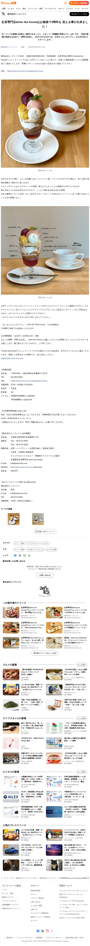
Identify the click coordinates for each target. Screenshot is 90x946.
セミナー (34, 921)
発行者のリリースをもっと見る (45, 653)
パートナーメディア (9, 901)
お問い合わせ (45, 575)
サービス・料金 (7, 893)
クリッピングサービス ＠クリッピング (73, 891)
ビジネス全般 (51, 549)
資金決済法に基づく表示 (75, 938)
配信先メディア (7, 897)
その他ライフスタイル (35, 549)
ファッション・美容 (35, 8)
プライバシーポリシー (54, 938)
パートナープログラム (24, 938)
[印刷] (29, 555)
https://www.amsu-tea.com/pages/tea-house (25, 71)
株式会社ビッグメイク (9, 47)
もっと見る (81, 665)
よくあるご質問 (36, 906)
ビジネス (69, 8)
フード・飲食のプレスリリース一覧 (23, 878)
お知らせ (34, 909)
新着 (4, 8)
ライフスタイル (50, 8)
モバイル (85, 8)
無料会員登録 (35, 891)
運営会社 (9, 938)
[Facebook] (15, 555)
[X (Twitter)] (20, 555)
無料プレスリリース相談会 (40, 917)
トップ (3, 878)
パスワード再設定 (37, 898)
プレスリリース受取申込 (40, 913)
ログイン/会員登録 (80, 3)
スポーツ (61, 8)
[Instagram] (47, 931)
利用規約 (39, 938)
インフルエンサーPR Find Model (71, 901)
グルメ (18, 8)
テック (77, 8)
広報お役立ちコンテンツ (11, 908)
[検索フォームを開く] (65, 3)
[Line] (24, 555)
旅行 (24, 8)
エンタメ (11, 8)
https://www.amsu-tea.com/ (12, 358)
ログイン (34, 894)
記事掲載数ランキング (10, 905)
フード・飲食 (19, 543)
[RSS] (52, 931)
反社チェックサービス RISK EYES (72, 918)
